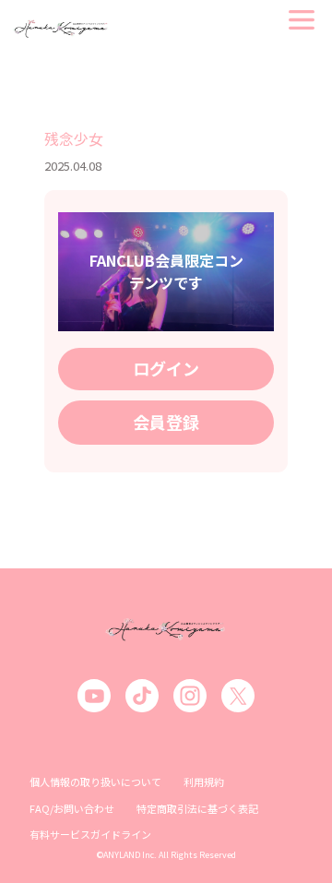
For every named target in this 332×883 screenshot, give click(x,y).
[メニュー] (301, 20)
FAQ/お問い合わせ (72, 808)
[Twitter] (238, 695)
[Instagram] (190, 695)
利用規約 (204, 781)
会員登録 (166, 422)
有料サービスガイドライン (90, 834)
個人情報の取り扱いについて (95, 781)
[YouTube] (94, 695)
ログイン (166, 368)
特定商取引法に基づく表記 (197, 808)
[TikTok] (142, 695)
